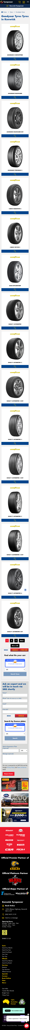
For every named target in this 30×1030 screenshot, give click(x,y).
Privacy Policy (10, 767)
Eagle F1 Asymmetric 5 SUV (15, 554)
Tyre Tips (4, 956)
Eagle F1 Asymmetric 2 (15, 362)
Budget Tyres (5, 993)
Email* (4, 704)
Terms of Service (21, 767)
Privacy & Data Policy (12, 1025)
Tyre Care (5, 954)
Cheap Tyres (5, 995)
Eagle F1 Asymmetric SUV (15, 631)
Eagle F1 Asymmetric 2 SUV (15, 401)
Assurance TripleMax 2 (15, 170)
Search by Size (6, 950)
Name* (5, 693)
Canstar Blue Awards (8, 991)
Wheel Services (6, 971)
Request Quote (8, 774)
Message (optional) (8, 754)
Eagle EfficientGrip (15, 285)
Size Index (5, 988)
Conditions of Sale (22, 1025)
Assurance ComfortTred (15, 55)
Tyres (4, 946)
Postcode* (5, 709)
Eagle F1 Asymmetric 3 (15, 439)
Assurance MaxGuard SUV (15, 132)
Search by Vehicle (7, 948)
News (4, 983)
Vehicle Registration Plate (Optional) (10, 747)
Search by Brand (7, 952)
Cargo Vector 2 (15, 247)
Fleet (3, 980)
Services (5, 965)
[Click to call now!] (19, 2)
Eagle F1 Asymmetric (15, 324)
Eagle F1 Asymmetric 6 (15, 593)
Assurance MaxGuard (15, 93)
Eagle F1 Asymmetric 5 (15, 516)
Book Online (6, 978)
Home (5, 12)
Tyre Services (6, 969)
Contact (4, 976)
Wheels (4, 959)
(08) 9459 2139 (10, 914)
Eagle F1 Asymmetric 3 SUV (15, 478)
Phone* (12, 698)
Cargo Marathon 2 (15, 208)
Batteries (4, 967)
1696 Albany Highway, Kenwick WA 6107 (16, 910)
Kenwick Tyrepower (16, 6)
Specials (5, 974)
